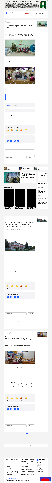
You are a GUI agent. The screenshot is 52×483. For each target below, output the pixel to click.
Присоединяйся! (45, 479)
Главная (7, 16)
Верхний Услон (9, 317)
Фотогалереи (23, 16)
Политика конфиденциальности (11, 481)
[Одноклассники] (11, 141)
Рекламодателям (14, 16)
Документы (26, 445)
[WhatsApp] (18, 141)
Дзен (6, 116)
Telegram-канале (10, 105)
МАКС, (17, 115)
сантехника (8, 320)
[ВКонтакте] (8, 141)
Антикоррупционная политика (11, 478)
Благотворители (30, 317)
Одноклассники (26, 115)
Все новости (43, 207)
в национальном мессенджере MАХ (13, 110)
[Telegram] (15, 141)
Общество (8, 22)
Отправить (31, 157)
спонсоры (16, 320)
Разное (31, 445)
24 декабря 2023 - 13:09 (8, 229)
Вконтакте (21, 115)
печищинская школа (19, 317)
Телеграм (9, 116)
